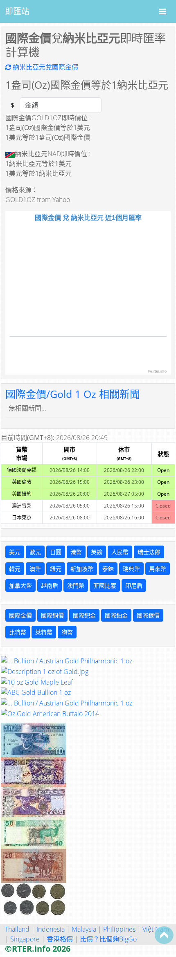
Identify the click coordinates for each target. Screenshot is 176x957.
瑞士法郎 (149, 552)
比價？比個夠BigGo (108, 939)
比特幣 (17, 632)
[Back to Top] (164, 935)
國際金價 (20, 615)
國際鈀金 (84, 615)
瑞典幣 (131, 569)
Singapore (25, 939)
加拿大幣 (20, 585)
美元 (14, 552)
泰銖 (108, 569)
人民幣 (120, 552)
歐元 (35, 552)
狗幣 (67, 632)
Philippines (119, 929)
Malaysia (84, 929)
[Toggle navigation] (162, 11)
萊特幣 (43, 632)
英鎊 (96, 552)
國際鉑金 (116, 615)
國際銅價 (52, 615)
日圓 (55, 552)
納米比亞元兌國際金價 (44, 67)
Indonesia (50, 929)
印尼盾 (133, 585)
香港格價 (60, 939)
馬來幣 (157, 569)
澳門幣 (75, 585)
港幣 (76, 552)
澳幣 (35, 569)
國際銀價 (148, 615)
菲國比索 (104, 585)
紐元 (55, 569)
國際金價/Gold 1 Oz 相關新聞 (72, 394)
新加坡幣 (81, 569)
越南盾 (49, 585)
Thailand (17, 929)
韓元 (14, 569)
